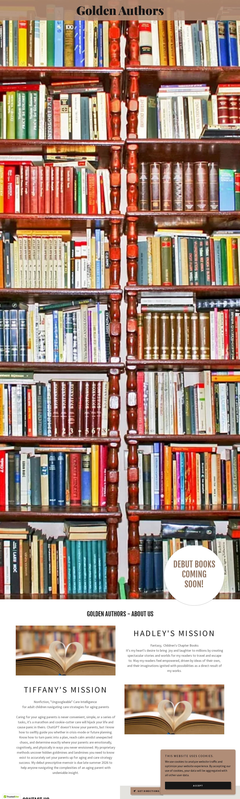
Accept (198, 785)
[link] (120, 14)
